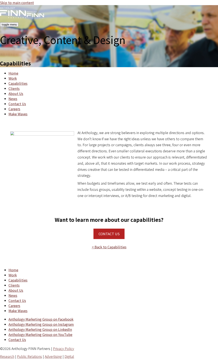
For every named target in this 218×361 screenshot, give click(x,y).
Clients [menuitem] (14, 88)
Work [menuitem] (13, 78)
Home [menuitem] (13, 73)
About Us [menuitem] (16, 93)
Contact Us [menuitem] (17, 103)
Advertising (53, 356)
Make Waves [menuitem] (18, 113)
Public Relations (29, 356)
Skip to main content (17, 2)
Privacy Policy (63, 348)
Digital (69, 356)
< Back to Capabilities (109, 246)
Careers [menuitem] (14, 108)
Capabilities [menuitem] (18, 83)
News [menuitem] (13, 98)
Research (7, 356)
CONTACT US (109, 233)
